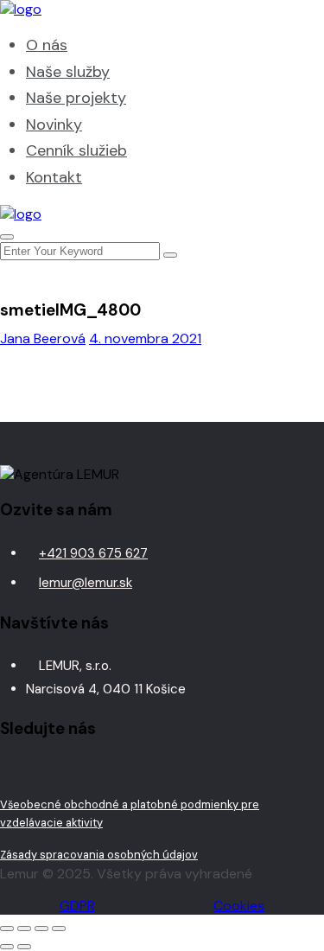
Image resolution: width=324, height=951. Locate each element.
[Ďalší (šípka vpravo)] (24, 946)
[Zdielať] (41, 928)
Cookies (238, 906)
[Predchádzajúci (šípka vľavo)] (7, 946)
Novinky (54, 124)
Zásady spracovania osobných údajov (99, 854)
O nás (46, 45)
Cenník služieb (76, 150)
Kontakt (54, 177)
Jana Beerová (43, 338)
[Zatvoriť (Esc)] (59, 928)
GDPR (77, 906)
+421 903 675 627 (93, 553)
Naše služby (68, 71)
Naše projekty (76, 97)
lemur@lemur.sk (85, 582)
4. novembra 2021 (145, 338)
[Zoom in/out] (7, 928)
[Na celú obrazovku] (24, 928)
